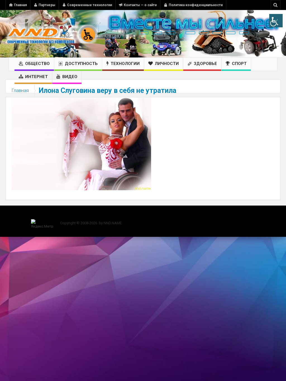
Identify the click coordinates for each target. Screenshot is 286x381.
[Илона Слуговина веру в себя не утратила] (81, 143)
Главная (20, 5)
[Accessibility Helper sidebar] (276, 20)
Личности (167, 63)
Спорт (239, 63)
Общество (37, 63)
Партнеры (47, 5)
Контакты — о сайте (140, 5)
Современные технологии (89, 5)
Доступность (81, 63)
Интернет (36, 76)
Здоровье (205, 63)
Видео (69, 76)
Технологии (125, 63)
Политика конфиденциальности (196, 5)
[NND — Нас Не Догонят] (52, 34)
